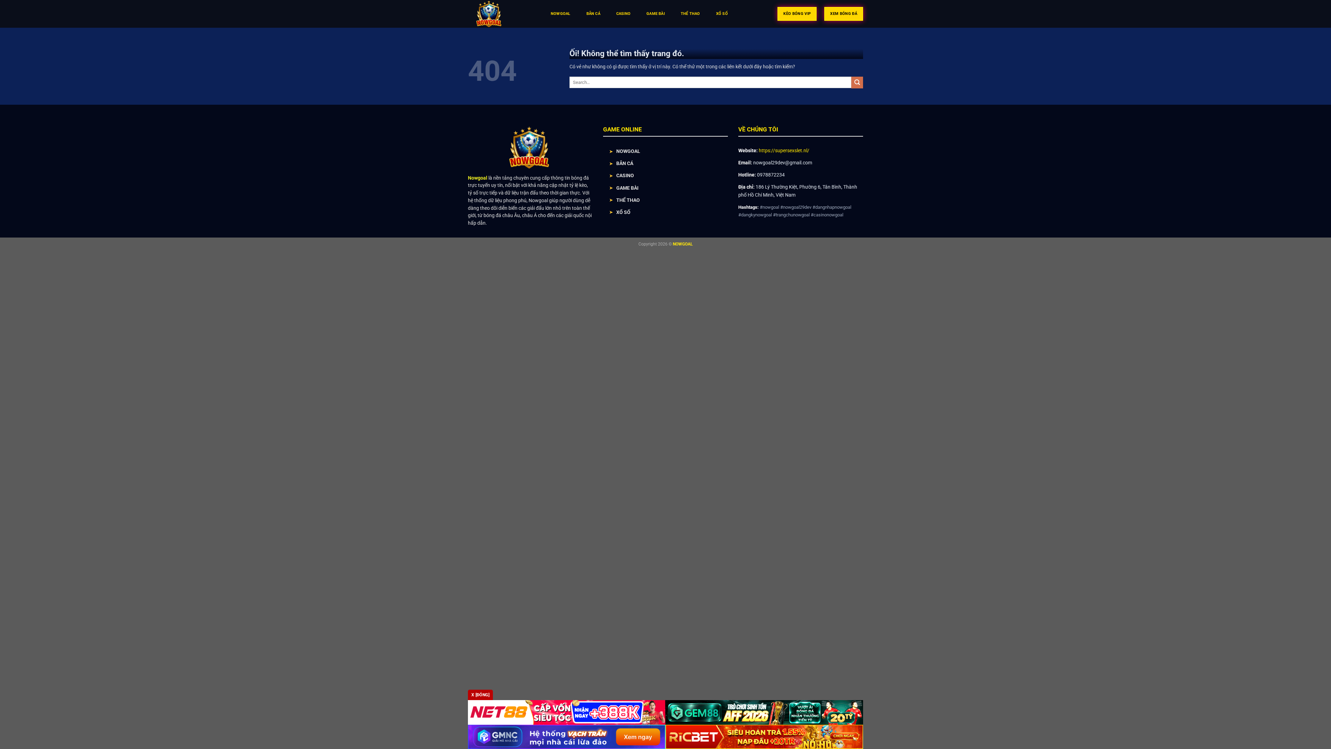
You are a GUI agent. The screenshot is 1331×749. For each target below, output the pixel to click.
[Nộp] (857, 82)
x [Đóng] (480, 694)
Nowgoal (561, 13)
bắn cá (593, 13)
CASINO (625, 175)
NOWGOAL (628, 151)
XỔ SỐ (623, 212)
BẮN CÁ (624, 163)
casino (623, 13)
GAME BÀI (627, 188)
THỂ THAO (628, 200)
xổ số (722, 13)
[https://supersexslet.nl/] (502, 14)
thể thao (690, 13)
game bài (655, 13)
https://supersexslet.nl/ (784, 150)
